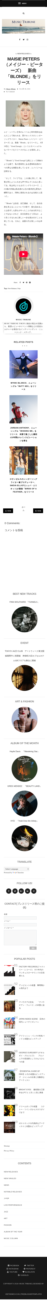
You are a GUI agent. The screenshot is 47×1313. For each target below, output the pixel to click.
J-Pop (6, 1198)
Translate (20, 872)
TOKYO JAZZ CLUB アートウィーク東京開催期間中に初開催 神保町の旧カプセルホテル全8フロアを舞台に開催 (24, 656)
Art (5, 1218)
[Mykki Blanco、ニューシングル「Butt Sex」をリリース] (23, 364)
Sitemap (7, 1146)
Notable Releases (13, 1192)
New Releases (23, 54)
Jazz (6, 1212)
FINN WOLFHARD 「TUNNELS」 (24, 602)
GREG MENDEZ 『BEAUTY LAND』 (24, 786)
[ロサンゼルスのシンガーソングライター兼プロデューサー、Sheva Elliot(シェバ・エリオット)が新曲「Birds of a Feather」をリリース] (23, 460)
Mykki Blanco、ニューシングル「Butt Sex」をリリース (23, 386)
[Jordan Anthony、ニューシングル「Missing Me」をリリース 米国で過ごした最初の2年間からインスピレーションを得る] (23, 409)
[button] (23, 3)
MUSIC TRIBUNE (25, 1284)
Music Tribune (11, 89)
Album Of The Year (13, 1232)
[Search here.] (23, 13)
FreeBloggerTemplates (31, 1294)
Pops (19, 288)
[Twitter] (15, 891)
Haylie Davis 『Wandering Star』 (24, 751)
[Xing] (33, 891)
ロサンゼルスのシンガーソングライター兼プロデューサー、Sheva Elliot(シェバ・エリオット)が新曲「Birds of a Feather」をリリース (23, 485)
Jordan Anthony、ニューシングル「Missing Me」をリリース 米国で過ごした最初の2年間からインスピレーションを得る (23, 434)
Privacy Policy (9, 1150)
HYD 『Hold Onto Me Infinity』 (25, 821)
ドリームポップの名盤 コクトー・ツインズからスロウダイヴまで (32, 1109)
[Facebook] (8, 891)
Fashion (8, 1225)
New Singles (10, 1178)
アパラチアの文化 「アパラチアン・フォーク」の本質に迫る (32, 1005)
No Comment (10, 92)
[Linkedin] (27, 891)
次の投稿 (8, 511)
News (6, 1185)
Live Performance (13, 1205)
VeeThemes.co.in (12, 1294)
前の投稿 (38, 511)
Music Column (11, 1238)
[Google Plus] (21, 891)
